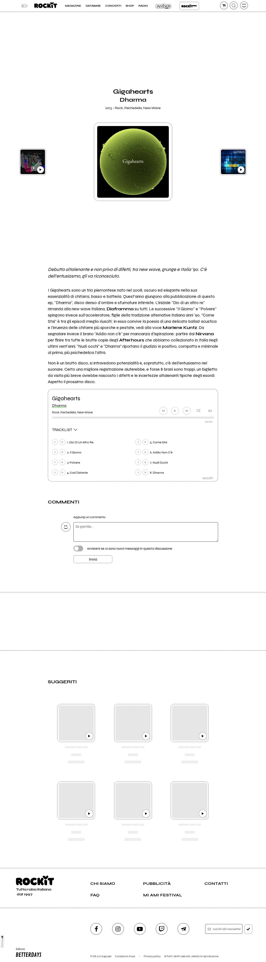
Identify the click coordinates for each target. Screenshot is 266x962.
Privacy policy (152, 956)
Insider (163, 6)
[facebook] (96, 929)
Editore (19, 951)
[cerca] (234, 5)
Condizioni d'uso (125, 956)
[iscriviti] (248, 929)
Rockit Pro (189, 6)
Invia (93, 559)
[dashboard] (244, 5)
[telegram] (183, 929)
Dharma (59, 405)
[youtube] (140, 929)
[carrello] (224, 5)
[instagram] (118, 929)
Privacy (2, 942)
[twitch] (161, 929)
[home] (45, 6)
